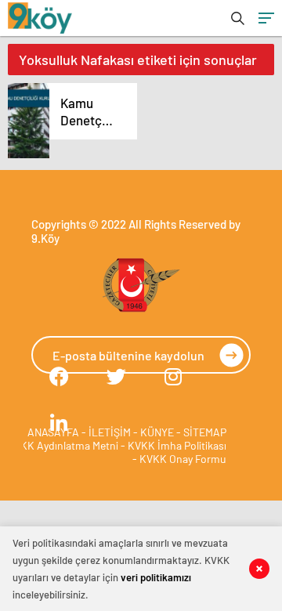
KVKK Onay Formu (182, 458)
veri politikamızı (156, 577)
